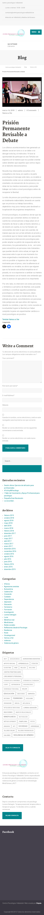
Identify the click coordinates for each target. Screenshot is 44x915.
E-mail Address (8, 395)
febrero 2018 (9, 531)
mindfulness (10, 717)
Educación (8, 604)
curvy (6, 684)
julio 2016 (7, 559)
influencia (26, 703)
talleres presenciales (25, 730)
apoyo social (9, 663)
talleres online (9, 730)
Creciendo (8, 594)
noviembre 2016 (10, 551)
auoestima (7, 667)
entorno (7, 698)
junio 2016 (8, 562)
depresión (7, 602)
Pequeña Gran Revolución (13, 498)
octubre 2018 (9, 518)
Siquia (38, 903)
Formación (8, 610)
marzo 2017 (8, 544)
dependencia (15, 684)
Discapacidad (28, 684)
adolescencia (15, 659)
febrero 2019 (9, 515)
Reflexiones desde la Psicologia (15, 628)
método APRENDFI (10, 721)
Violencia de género (11, 643)
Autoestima (8, 589)
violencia (7, 640)
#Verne (7, 584)
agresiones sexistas (31, 659)
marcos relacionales (23, 712)
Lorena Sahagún (10, 615)
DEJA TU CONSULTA (13, 748)
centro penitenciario (12, 672)
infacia (17, 703)
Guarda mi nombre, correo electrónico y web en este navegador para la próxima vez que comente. (21, 419)
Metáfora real (9, 620)
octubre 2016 (9, 554)
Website (5, 405)
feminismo (8, 607)
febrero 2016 (9, 564)
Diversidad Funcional (11, 689)
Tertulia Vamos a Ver (10, 319)
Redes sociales (9, 625)
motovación (23, 717)
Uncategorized (9, 635)
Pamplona (23, 721)
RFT (14, 726)
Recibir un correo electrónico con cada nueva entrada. (18, 439)
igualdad (7, 703)
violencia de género (23, 735)
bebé (15, 667)
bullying (32, 667)
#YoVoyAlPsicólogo (11, 490)
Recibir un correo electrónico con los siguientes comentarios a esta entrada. (19, 429)
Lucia (6, 617)
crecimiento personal (13, 676)
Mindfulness (8, 622)
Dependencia (9, 599)
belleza (23, 667)
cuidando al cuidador (31, 680)
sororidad (35, 726)
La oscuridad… (9, 501)
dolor (24, 689)
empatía (31, 694)
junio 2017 (8, 536)
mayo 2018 (8, 523)
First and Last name (10, 386)
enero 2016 (8, 567)
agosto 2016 (8, 556)
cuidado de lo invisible (12, 680)
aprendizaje (23, 663)
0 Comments (31, 110)
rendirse (7, 726)
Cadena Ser (8, 592)
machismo (8, 712)
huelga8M (29, 698)
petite (32, 721)
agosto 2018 (8, 520)
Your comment (8, 358)
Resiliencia (8, 630)
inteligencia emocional (12, 707)
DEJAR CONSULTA (12, 815)
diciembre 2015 (10, 569)
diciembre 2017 (10, 533)
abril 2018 (7, 526)
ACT (5, 659)
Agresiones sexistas (11, 586)
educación (9, 694)
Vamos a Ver (7, 113)
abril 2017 (7, 541)
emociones (21, 694)
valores (7, 735)
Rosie (6, 633)
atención (35, 663)
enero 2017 (8, 546)
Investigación (9, 612)
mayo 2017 (8, 538)
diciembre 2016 (10, 549)
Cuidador (7, 597)
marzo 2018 (8, 528)
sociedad (23, 726)
